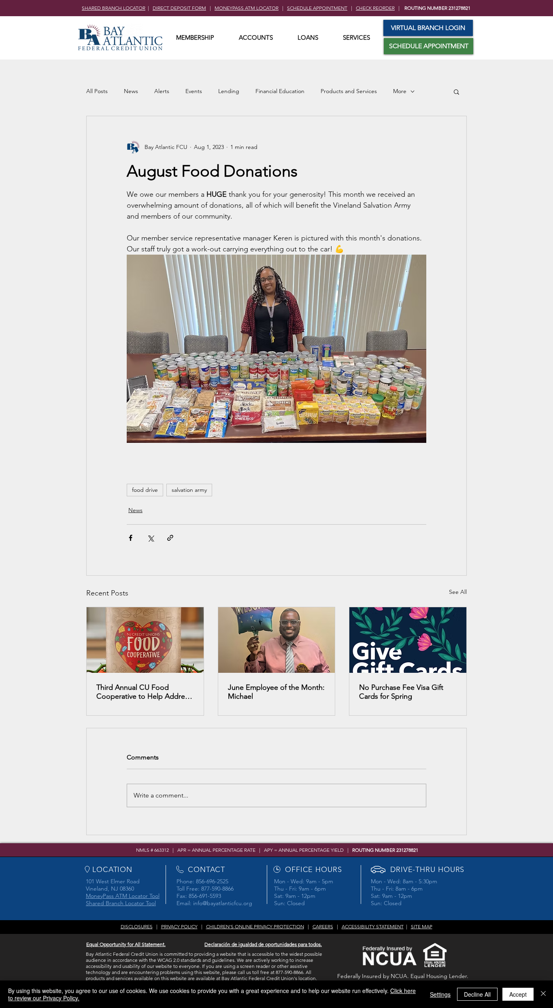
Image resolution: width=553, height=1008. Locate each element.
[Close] (543, 994)
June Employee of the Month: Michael (276, 692)
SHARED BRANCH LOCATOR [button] (113, 8)
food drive (145, 489)
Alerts (161, 91)
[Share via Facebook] (130, 538)
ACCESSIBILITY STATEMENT (373, 926)
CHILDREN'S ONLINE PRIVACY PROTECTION (255, 926)
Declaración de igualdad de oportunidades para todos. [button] (263, 944)
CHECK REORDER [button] (375, 8)
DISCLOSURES (137, 926)
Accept (518, 994)
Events (193, 91)
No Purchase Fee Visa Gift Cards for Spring (401, 692)
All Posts (97, 91)
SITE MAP (421, 926)
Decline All (477, 994)
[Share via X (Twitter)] (150, 538)
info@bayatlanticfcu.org (222, 903)
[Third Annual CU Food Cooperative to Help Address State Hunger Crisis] (145, 640)
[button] (195, 38)
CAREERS (323, 926)
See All (458, 591)
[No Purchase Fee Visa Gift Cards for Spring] (407, 640)
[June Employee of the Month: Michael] (276, 640)
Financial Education (279, 91)
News (131, 91)
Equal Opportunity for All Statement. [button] (126, 944)
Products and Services (349, 91)
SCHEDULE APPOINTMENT (317, 8)
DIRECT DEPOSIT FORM (179, 8)
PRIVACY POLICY (179, 926)
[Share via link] (170, 538)
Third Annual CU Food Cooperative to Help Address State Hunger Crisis (143, 692)
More (399, 91)
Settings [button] (440, 994)
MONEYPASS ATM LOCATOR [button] (247, 8)
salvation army (189, 489)
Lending (228, 91)
